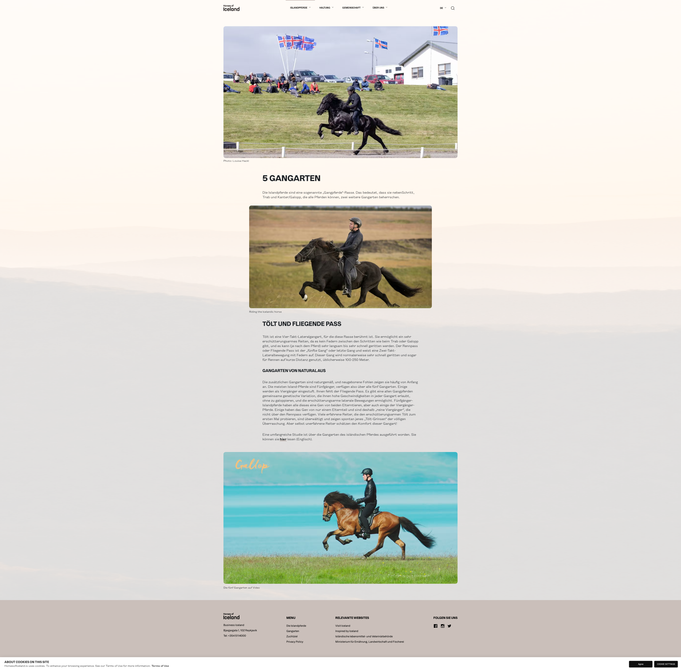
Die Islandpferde (296, 625)
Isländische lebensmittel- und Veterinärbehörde (364, 636)
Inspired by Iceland (346, 631)
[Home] (231, 8)
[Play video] (340, 518)
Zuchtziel (292, 636)
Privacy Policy (294, 641)
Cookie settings (666, 664)
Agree (641, 664)
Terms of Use (160, 665)
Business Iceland (233, 624)
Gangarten (292, 631)
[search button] (453, 7)
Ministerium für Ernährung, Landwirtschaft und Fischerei (369, 641)
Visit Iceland (342, 625)
